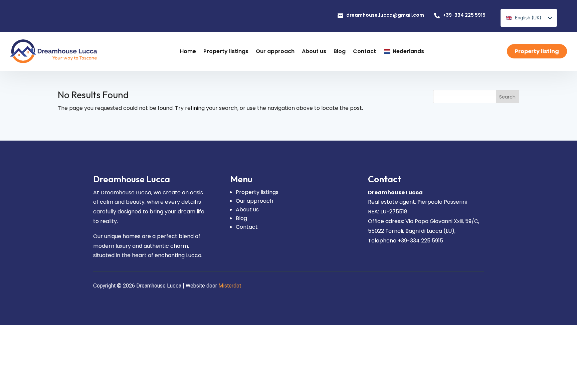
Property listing (537, 51)
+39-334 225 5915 (464, 14)
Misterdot (229, 286)
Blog (340, 51)
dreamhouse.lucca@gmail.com (385, 14)
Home (188, 51)
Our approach (275, 51)
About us (314, 51)
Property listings (225, 51)
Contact (364, 51)
